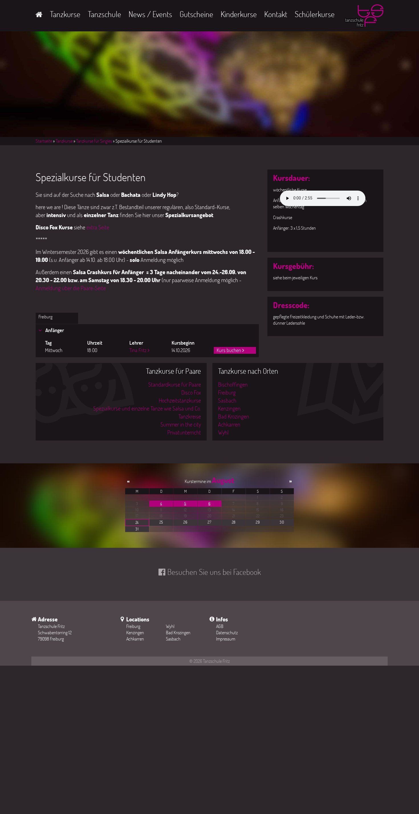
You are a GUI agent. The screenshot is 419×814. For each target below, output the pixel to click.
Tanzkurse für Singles (94, 141)
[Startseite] (363, 16)
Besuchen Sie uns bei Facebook (214, 572)
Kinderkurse (239, 14)
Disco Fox (191, 392)
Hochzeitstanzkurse (180, 400)
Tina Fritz (138, 350)
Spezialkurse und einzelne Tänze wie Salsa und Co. (147, 408)
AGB (219, 626)
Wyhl (223, 432)
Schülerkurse (315, 14)
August (223, 480)
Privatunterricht (184, 432)
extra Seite (97, 227)
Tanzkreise (189, 416)
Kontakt (275, 14)
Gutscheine (196, 14)
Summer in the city (180, 424)
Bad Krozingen (233, 416)
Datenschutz (227, 632)
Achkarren (229, 424)
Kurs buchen (229, 350)
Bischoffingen (233, 384)
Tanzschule (104, 14)
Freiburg (45, 317)
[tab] (147, 330)
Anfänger (54, 330)
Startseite (44, 141)
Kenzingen (229, 408)
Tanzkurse (65, 14)
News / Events (150, 14)
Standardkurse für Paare (174, 384)
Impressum (225, 639)
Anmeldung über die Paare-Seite (71, 288)
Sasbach (227, 400)
